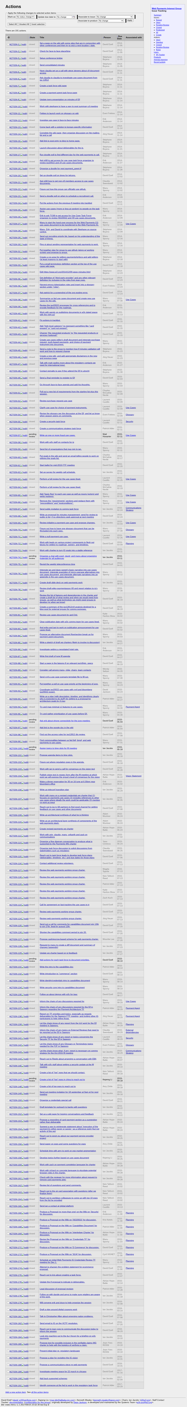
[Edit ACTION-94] (23, 707)
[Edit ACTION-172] (25, 1254)
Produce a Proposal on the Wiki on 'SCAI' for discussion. (66, 1254)
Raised (159, 20)
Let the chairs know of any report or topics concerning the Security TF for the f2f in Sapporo (66, 1038)
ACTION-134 (15, 987)
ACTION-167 (15, 1220)
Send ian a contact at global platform (57, 1206)
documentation (16, 1402)
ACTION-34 (14, 272)
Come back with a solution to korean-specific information (66, 127)
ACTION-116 (15, 863)
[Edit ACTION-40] (23, 313)
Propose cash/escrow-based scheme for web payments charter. (69, 939)
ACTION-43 (14, 334)
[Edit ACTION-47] (23, 364)
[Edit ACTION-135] (25, 994)
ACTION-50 (14, 385)
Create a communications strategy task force (60, 428)
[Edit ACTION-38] (23, 300)
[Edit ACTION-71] (23, 537)
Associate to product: (88, 21)
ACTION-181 (15, 1316)
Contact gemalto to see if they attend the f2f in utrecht (64, 371)
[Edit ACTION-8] (22, 93)
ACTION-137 (15, 1008)
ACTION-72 (14, 543)
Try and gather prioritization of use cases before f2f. (64, 714)
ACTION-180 (15, 1310)
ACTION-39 (14, 307)
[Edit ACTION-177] (25, 1289)
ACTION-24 (14, 203)
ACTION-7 (14, 86)
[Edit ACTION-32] (23, 258)
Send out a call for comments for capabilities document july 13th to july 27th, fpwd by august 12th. (69, 925)
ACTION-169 (15, 1234)
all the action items (40, 1392)
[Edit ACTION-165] (25, 1206)
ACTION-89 (14, 670)
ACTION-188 (15, 1365)
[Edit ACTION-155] (25, 1137)
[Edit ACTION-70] (23, 530)
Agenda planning (161, 60)
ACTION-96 (14, 721)
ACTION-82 (14, 622)
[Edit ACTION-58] (23, 442)
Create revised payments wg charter (56, 829)
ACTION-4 (14, 65)
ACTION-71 (14, 537)
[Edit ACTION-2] (22, 51)
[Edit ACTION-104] (25, 776)
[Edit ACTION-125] (25, 925)
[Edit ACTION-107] (25, 799)
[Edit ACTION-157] (25, 1151)
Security (129, 421)
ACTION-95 (14, 714)
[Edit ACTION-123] (25, 912)
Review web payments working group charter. (61, 911)
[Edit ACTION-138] (25, 1016)
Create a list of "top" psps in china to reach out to (62, 1079)
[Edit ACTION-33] (23, 265)
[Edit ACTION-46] (23, 357)
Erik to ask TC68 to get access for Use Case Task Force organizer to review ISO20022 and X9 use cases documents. (68, 216)
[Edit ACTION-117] (24, 870)
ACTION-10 (14, 106)
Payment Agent (133, 707)
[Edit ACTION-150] (25, 1100)
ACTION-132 (15, 974)
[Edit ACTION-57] (23, 435)
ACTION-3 (14, 58)
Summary (157, 15)
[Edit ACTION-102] (25, 762)
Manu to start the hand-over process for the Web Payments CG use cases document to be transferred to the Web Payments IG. (69, 223)
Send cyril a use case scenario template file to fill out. (64, 677)
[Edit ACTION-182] (25, 1323)
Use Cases (131, 224)
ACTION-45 (14, 350)
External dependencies (132, 1031)
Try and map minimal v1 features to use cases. (61, 707)
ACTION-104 (15, 776)
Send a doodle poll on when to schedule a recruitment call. (67, 196)
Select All (13, 24)
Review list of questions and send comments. (60, 1185)
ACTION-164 (15, 1199)
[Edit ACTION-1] (22, 44)
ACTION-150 (15, 1100)
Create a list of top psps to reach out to (58, 1086)
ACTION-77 (14, 583)
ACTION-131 (15, 967)
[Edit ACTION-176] (25, 1282)
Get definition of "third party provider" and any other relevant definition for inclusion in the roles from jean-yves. (67, 279)
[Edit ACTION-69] (23, 523)
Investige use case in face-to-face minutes (59, 120)
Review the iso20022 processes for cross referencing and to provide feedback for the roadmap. (67, 306)
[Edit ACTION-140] (25, 1031)
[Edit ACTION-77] (23, 583)
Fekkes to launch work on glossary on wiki (59, 113)
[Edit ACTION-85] (23, 642)
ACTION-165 (15, 1206)
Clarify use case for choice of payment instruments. (63, 407)
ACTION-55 (14, 422)
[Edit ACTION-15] (23, 141)
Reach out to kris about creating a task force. (60, 1275)
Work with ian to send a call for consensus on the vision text (67, 769)
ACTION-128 (15, 946)
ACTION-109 (15, 815)
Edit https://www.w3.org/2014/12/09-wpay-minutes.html (65, 272)
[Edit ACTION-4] (22, 65)
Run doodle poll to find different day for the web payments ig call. (70, 154)
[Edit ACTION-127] (25, 939)
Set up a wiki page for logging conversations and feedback (67, 1114)
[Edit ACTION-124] (25, 919)
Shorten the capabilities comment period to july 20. (63, 932)
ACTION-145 (15, 1066)
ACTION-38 (14, 300)
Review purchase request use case (56, 401)
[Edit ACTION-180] (25, 1310)
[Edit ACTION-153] (25, 1121)
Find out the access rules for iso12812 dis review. (62, 734)
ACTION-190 (15, 1378)
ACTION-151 (15, 1107)
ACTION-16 (14, 148)
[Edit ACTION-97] (23, 728)
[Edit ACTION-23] (23, 196)
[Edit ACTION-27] (23, 224)
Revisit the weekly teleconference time (57, 564)
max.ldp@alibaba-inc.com (62, 1400)
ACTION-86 (14, 649)
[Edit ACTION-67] (23, 509)
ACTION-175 (15, 1275)
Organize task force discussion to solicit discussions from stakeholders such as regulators (66, 849)
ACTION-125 (15, 925)
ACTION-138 (15, 1016)
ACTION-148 (15, 1086)
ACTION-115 (15, 856)
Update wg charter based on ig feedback (58, 953)
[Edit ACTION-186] (25, 1351)
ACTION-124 (15, 919)
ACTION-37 (14, 293)
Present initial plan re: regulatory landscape (60, 1351)
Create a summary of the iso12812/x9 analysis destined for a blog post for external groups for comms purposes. (68, 608)
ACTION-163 (15, 1192)
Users (156, 52)
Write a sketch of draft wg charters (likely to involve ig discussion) (70, 642)
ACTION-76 (14, 573)
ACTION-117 (15, 870)
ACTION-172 (15, 1254)
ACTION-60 (14, 457)
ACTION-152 (15, 1114)
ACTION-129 (15, 953)
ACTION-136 (15, 1001)
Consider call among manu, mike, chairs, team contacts (65, 670)
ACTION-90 (14, 677)
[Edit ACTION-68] (23, 516)
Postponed (160, 30)
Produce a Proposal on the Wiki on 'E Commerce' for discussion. (69, 1247)
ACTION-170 (15, 1241)
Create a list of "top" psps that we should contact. (62, 1072)
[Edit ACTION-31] (23, 251)
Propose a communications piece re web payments (63, 1364)
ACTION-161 (15, 1178)
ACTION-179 (15, 1303)
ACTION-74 (14, 557)
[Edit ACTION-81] (23, 615)
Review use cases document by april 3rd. (59, 615)
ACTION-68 (14, 516)
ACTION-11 (14, 113)
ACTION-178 (15, 1296)
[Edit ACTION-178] (25, 1296)
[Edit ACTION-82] (23, 622)
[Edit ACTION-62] (23, 472)
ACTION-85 (14, 642)
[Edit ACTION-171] (25, 1247)
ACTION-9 (14, 99)
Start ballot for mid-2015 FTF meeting (57, 465)
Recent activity (159, 62)
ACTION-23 (14, 196)
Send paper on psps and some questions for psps (63, 1144)
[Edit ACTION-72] (23, 543)
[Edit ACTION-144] (25, 1059)
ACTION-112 (15, 836)
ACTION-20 (14, 175)
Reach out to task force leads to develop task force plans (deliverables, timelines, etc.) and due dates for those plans (67, 856)
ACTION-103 (15, 769)
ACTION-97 (14, 728)
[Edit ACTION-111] (24, 829)
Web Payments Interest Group (167, 8)
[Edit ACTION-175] (25, 1275)
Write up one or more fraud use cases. (57, 435)
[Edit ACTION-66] (23, 502)
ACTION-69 (14, 523)
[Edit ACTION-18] (23, 162)
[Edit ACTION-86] (23, 649)
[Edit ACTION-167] (25, 1220)
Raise (158, 50)
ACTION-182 (15, 1323)
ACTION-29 (14, 237)
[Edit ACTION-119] (24, 884)
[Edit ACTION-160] (25, 1172)
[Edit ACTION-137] (25, 1008)
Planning (130, 543)
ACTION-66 (14, 502)
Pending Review (162, 25)
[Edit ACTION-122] (25, 905)
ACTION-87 (14, 656)
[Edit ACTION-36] (23, 286)
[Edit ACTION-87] (23, 656)
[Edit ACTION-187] (25, 1358)
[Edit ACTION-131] (25, 967)
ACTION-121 (15, 898)
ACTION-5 (14, 72)
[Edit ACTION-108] (25, 808)
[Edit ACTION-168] (25, 1227)
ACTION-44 (14, 342)
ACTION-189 (15, 1372)
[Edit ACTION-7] (22, 86)
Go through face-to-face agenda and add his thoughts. (65, 384)
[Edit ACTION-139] (25, 1024)
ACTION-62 (14, 472)
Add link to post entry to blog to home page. (60, 141)
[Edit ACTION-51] (23, 393)
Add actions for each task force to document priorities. (65, 960)
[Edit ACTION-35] (23, 279)
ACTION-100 (15, 748)
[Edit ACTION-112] (24, 836)
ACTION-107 (15, 799)
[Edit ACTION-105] (25, 783)
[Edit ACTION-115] (24, 856)
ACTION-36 (14, 286)
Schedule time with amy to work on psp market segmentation (68, 1151)
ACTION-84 (14, 636)
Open (158, 23)
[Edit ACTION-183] (25, 1330)
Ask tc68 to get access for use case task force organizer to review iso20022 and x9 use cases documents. (67, 161)
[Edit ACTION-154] (25, 1129)
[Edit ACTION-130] (25, 960)
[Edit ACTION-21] (23, 182)
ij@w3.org (145, 1400)
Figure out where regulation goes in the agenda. (62, 762)
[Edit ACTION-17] (23, 155)
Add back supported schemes (53, 1378)
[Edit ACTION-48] (23, 371)
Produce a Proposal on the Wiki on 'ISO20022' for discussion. (68, 1220)
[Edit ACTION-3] (22, 58)
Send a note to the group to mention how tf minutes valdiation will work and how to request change (70, 350)
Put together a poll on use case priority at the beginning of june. (69, 684)
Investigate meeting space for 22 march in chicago (63, 1371)
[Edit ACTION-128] (25, 946)
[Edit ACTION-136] (25, 1001)
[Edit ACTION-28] (23, 231)
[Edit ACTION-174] (25, 1268)
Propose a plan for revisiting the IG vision (59, 1358)
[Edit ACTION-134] (25, 987)
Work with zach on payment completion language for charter (67, 1164)
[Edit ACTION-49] (23, 378)
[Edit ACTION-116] (24, 863)
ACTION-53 (14, 408)
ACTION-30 (14, 244)
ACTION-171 (15, 1247)
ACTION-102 (15, 762)
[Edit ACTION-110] (24, 822)
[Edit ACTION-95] (23, 714)
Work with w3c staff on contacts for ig (57, 442)
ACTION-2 (14, 51)
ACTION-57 (14, 435)
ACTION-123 (15, 912)
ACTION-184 (15, 1337)
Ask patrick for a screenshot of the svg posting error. (64, 292)
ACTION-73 (14, 550)
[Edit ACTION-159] (25, 1165)
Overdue (159, 42)
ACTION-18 (14, 162)
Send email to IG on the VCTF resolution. (59, 1323)
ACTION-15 (14, 141)
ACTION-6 (14, 79)
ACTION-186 (15, 1351)
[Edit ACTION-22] (23, 189)
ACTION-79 (14, 599)
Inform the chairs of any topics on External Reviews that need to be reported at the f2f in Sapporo (69, 1031)
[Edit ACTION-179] (25, 1303)
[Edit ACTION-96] (23, 721)
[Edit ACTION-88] (23, 663)
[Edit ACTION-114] (24, 850)
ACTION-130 (15, 960)
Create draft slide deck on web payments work (61, 582)
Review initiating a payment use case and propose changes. (67, 522)
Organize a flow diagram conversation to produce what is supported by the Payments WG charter (66, 842)
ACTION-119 (15, 884)
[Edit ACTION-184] (25, 1337)
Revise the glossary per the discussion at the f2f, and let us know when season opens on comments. (70, 414)
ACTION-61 (14, 465)
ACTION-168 (15, 1227)
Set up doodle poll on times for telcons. (58, 175)
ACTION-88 (14, 663)
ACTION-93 (14, 699)
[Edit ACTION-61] (23, 465)
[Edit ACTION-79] (23, 599)
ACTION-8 (14, 93)
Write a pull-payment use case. (54, 536)
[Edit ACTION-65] (23, 495)
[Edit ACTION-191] (25, 1385)
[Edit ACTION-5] (22, 72)
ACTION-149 (15, 1093)
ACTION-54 (14, 415)
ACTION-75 (14, 564)
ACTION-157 (15, 1151)
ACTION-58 (14, 442)
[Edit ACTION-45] (23, 350)
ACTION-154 (15, 1129)
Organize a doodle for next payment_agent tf (60, 168)
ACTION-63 (14, 479)
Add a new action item (15, 1392)
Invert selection (38, 24)
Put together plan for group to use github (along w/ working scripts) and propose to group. (67, 251)
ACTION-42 (14, 327)
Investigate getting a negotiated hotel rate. (59, 649)
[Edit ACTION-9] (22, 99)
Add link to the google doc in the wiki (56, 727)
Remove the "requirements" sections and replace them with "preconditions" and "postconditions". (67, 502)
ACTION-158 (15, 1158)
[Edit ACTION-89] (23, 670)
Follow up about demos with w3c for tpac (58, 994)
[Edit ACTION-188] (25, 1365)
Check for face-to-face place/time (55, 51)
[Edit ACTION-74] (23, 557)
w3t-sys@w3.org (144, 1402)
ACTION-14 (14, 134)
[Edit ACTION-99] (23, 741)
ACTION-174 (15, 1268)
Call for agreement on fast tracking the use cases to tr (64, 904)
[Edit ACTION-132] (25, 974)
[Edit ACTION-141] (25, 1038)
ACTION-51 (14, 393)
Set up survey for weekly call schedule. (58, 472)
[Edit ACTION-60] (23, 457)
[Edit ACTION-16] (23, 148)
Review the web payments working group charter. (62, 870)
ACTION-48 (14, 371)
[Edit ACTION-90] (23, 677)
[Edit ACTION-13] (23, 127)
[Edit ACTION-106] (25, 790)
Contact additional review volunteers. (57, 863)
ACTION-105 (15, 783)
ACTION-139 (15, 1024)
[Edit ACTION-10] (23, 106)
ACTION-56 (14, 428)
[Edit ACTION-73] (23, 550)
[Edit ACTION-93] (23, 699)
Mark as (12, 17)
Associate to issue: (87, 17)
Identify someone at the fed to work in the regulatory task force (69, 1385)
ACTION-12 (14, 120)
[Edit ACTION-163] (25, 1192)
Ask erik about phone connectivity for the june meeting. (65, 721)
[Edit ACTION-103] (25, 769)
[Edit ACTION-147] (25, 1079)
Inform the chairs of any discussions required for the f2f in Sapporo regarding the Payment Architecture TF (66, 1008)
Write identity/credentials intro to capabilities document (65, 980)
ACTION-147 (15, 1079)
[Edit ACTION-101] (25, 755)
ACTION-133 (15, 981)
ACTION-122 (15, 905)
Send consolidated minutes (52, 65)
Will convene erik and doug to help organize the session (65, 1302)
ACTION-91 (14, 684)
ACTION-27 (14, 224)
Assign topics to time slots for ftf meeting (58, 748)
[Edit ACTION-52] (23, 401)
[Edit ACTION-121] (25, 898)
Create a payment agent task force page (58, 92)
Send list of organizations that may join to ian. (61, 449)
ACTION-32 (14, 258)
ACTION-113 (15, 843)
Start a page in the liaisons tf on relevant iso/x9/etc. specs (66, 663)
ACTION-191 (15, 1385)
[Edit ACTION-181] (25, 1316)
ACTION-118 (15, 877)
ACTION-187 (15, 1358)
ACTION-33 (14, 265)
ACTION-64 (14, 487)
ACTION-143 (15, 1052)
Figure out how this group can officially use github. (63, 189)
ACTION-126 (15, 932)
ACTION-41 (14, 320)
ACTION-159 (15, 1165)
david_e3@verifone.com (24, 1400)
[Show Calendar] (74, 17)
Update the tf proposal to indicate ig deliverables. (62, 1282)
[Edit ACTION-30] (23, 244)
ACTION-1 (14, 44)
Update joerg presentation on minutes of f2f (60, 99)
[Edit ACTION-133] (25, 981)
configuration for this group (37, 1402)
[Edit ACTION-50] (23, 385)
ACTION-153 (15, 1121)
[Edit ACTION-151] (25, 1107)
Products (157, 57)
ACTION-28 (14, 231)
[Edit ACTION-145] (25, 1066)
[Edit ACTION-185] (25, 1344)
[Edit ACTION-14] (23, 134)
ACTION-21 (14, 182)
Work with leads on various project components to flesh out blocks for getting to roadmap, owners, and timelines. (67, 543)
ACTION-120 (15, 891)
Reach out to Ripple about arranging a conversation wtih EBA (68, 1059)
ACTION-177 (15, 1289)
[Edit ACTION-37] (23, 293)
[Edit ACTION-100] (25, 748)
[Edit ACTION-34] (23, 272)
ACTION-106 (15, 790)
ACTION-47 (14, 364)
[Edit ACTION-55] (23, 422)
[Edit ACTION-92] (23, 691)
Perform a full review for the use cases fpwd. (60, 479)
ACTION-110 (15, 822)
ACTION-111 (15, 829)
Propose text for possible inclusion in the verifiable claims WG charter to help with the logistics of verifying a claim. (68, 1344)
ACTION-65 (14, 495)
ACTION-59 (14, 449)
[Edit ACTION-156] (25, 1144)
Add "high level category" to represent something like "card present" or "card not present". (67, 327)
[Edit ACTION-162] (25, 1185)
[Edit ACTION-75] (23, 564)
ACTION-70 (14, 530)
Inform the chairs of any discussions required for (62, 1001)
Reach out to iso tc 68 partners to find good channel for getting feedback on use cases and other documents (69, 808)
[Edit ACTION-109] (25, 815)
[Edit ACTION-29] (23, 237)
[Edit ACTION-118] (24, 877)
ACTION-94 (14, 707)
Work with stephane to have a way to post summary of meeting (69, 106)
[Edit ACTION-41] (23, 320)
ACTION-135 (15, 994)
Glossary (130, 414)
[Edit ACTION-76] (23, 573)
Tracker (160, 55)
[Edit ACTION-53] (23, 408)
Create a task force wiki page (53, 85)
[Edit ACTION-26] (23, 217)
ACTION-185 (15, 1344)
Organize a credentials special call (55, 1100)
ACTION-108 (15, 808)
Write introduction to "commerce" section (58, 973)
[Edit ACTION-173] (25, 1261)
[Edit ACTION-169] (25, 1234)
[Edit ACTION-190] (25, 1378)
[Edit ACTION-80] (23, 608)
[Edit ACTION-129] (25, 953)
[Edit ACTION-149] (25, 1093)
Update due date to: (47, 17)
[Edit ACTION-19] (23, 168)
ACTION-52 (14, 401)
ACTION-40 (14, 313)
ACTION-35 (14, 279)
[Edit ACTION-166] (25, 1213)
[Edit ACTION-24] (23, 203)
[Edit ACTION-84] (23, 636)
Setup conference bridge (51, 58)
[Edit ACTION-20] (23, 175)
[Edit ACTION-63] (23, 479)
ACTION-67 (14, 509)
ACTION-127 (15, 939)
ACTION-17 (14, 155)
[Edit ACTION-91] (23, 684)
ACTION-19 (14, 168)
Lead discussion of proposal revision (56, 1289)
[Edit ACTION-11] (23, 113)
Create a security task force (52, 421)
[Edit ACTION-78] (23, 589)
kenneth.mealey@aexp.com (106, 1400)
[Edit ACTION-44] (23, 342)
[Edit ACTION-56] (23, 428)
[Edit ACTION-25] (23, 210)
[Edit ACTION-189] (25, 1372)
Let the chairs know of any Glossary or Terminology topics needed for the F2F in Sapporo (66, 1045)
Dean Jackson (80, 1402)
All (157, 32)
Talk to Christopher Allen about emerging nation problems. (66, 1316)
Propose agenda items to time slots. (56, 755)
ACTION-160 (15, 1172)
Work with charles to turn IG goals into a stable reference (66, 550)
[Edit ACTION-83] (23, 629)
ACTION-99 (14, 741)
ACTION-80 (14, 608)
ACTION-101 (15, 755)
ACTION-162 (15, 1185)
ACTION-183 (15, 1330)
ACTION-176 (15, 1282)
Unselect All (24, 24)
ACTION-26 (14, 217)
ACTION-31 (14, 251)
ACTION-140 (15, 1031)
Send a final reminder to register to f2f (57, 378)
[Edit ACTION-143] (25, 1052)
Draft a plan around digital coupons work (58, 1309)
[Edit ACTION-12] (23, 120)
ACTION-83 (14, 629)
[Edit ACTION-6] (22, 79)
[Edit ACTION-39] (23, 307)
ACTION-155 (15, 1137)
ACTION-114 (15, 850)
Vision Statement (133, 776)
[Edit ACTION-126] (25, 932)
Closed (159, 28)
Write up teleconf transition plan (54, 789)
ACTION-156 (15, 1144)
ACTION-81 (14, 615)
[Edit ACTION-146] (25, 1073)
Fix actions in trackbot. (50, 320)
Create (158, 35)
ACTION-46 (14, 357)
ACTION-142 (15, 1045)
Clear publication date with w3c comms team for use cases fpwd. (69, 621)
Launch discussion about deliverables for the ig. (62, 148)
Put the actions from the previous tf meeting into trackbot (66, 203)
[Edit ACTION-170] (25, 1241)
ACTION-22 (14, 189)
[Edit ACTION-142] (25, 1045)
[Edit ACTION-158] (25, 1158)
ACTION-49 (14, 378)
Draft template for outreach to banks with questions (63, 1107)
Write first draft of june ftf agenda (55, 656)
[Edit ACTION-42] (23, 327)
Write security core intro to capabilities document (62, 987)
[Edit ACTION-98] (23, 734)
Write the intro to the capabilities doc (56, 967)
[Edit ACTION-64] (23, 487)
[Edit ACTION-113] (24, 843)
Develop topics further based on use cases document (64, 1158)
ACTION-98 (14, 734)
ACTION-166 (15, 1213)
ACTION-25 (14, 210)
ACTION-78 (14, 589)
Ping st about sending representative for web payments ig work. (69, 244)
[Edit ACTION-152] (25, 1114)
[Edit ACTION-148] (25, 1086)
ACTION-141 (15, 1038)
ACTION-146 (15, 1073)
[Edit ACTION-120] (25, 891)
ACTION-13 (14, 127)
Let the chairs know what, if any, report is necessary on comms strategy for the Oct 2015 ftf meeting (69, 1051)
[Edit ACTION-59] (23, 449)
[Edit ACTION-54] (23, 415)
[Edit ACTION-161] (25, 1178)
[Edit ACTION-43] (23, 334)
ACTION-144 (15, 1059)
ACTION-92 (14, 691)
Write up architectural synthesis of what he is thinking (64, 815)
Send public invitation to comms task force (59, 509)
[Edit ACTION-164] (25, 1199)
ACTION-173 (15, 1261)
